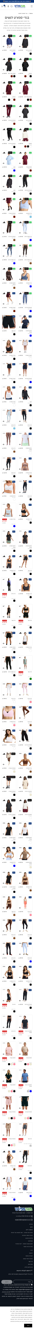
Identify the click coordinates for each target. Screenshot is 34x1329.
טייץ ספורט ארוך (28, 236)
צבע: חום (13, 237)
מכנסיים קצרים (12, 213)
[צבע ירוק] (31, 679)
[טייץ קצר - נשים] (8, 321)
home (31, 13)
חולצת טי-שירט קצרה (28, 1032)
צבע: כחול (13, 51)
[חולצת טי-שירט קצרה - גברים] (25, 1022)
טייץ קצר (13, 330)
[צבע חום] (14, 240)
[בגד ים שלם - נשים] (8, 1156)
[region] (17, 1318)
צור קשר (31, 1261)
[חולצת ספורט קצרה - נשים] (25, 321)
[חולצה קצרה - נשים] (25, 158)
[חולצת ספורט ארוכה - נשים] (8, 274)
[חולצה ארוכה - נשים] (25, 41)
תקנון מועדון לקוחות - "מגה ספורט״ (24, 1244)
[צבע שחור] (31, 54)
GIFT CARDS (29, 1230)
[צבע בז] (14, 772)
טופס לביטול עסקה (28, 1258)
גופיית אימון (29, 1192)
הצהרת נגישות (29, 1256)
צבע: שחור (30, 51)
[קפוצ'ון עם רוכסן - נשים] (8, 64)
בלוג (32, 1250)
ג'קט (14, 167)
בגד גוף (13, 1004)
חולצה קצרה (29, 167)
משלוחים (30, 1241)
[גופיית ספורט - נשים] (8, 346)
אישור (28, 1325)
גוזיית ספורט (29, 213)
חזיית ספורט (12, 496)
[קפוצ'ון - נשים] (25, 64)
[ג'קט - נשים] (8, 158)
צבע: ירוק (30, 676)
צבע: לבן (30, 144)
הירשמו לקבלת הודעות (24, 1271)
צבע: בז (14, 769)
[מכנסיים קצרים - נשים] (8, 204)
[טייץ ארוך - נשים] (25, 416)
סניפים (31, 1224)
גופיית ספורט (12, 355)
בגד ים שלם (12, 1165)
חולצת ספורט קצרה (29, 331)
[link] (28, 76)
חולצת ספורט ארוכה (12, 283)
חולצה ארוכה (29, 50)
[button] (31, 6)
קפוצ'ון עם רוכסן (11, 73)
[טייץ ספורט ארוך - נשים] (25, 227)
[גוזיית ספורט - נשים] (25, 204)
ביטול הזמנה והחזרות (27, 1235)
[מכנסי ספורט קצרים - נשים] (8, 638)
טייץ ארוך (30, 425)
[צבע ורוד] (31, 702)
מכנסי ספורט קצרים (12, 648)
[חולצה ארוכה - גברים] (8, 41)
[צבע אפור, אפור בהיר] (31, 1146)
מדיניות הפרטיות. (6, 1292)
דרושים (31, 1253)
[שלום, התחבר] (8, 6)
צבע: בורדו (30, 98)
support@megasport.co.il (22, 1220)
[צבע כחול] (14, 54)
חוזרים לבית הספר (28, 1246)
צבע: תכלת (30, 214)
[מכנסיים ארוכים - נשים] (8, 111)
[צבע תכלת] (31, 217)
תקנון (31, 1227)
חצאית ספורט (12, 307)
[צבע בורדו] (31, 100)
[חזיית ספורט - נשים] (8, 487)
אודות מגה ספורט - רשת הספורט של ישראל (22, 1232)
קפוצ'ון (30, 73)
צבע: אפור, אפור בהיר (28, 1143)
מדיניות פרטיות (29, 1238)
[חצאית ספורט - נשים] (8, 298)
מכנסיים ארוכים (12, 120)
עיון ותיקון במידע (29, 1267)
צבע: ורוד (30, 699)
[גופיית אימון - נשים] (25, 1183)
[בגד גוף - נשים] (8, 995)
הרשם (6, 1282)
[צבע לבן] (31, 146)
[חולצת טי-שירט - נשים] (25, 782)
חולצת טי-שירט (28, 791)
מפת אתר (30, 1264)
